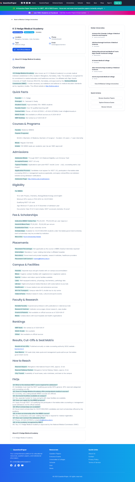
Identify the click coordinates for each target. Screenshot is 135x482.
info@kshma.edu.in (46, 420)
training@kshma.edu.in (41, 259)
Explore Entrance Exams (106, 102)
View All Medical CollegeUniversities (107, 84)
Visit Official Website (23, 49)
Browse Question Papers (107, 98)
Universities (70, 3)
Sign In (109, 3)
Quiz (95, 3)
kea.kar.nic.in (19, 349)
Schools (80, 3)
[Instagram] (24, 3)
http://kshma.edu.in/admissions (38, 179)
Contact (91, 456)
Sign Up (117, 3)
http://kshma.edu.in (52, 86)
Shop (102, 3)
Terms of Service (95, 462)
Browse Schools (107, 107)
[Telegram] (27, 3)
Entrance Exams (58, 3)
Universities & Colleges (57, 459)
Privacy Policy (93, 459)
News (88, 3)
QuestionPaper (44, 3)
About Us (92, 454)
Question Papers (55, 454)
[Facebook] (22, 3)
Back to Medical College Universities (26, 19)
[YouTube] (29, 3)
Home (34, 3)
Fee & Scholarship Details (32, 237)
